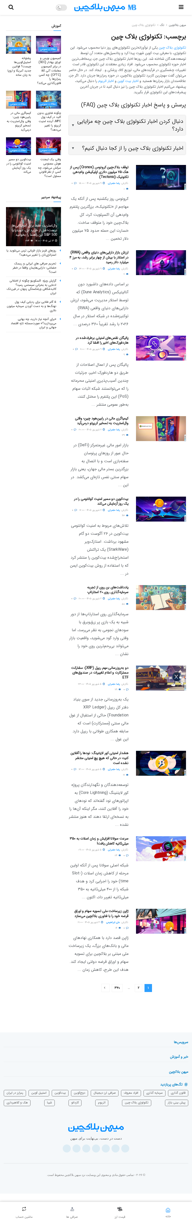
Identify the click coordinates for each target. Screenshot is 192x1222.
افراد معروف (131, 1092)
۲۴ (116, 855)
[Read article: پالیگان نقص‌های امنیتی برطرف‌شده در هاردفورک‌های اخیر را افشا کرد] (161, 348)
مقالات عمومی (48, 49)
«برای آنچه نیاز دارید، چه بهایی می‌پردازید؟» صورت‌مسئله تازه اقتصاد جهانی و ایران (33, 323)
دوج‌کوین (79, 1092)
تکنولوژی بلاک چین (144, 25)
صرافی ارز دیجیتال (105, 1092)
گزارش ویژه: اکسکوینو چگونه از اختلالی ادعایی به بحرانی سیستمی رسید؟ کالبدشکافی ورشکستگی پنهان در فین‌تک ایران (31, 287)
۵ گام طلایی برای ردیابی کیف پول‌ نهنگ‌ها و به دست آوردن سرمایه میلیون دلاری (31, 306)
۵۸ (124, 604)
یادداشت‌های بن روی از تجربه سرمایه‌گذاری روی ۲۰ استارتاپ (107, 590)
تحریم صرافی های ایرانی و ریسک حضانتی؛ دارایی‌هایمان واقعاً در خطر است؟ (34, 267)
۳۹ (124, 435)
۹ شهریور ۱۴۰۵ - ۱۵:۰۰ (90, 183)
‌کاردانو (75, 1102)
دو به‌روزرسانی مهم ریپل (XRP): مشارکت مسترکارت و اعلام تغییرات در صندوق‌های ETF (99, 672)
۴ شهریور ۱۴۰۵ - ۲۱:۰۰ (89, 922)
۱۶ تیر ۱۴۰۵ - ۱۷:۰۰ (45, 241)
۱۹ (124, 775)
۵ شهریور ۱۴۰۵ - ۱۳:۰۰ (90, 769)
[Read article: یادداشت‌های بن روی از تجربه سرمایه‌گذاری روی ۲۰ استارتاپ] (161, 597)
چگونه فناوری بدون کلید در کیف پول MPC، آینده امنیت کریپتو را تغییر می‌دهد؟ (49, 121)
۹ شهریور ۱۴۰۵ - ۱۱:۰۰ (91, 349)
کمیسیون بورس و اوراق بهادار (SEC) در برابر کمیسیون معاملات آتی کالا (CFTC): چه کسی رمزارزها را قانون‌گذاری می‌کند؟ (49, 71)
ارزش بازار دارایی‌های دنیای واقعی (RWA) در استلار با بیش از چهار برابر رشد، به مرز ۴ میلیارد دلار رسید (99, 257)
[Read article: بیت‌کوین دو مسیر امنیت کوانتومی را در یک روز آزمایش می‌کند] (161, 509)
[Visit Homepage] (105, 7)
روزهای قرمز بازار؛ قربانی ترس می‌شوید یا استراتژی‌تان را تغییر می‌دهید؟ (31, 252)
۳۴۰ (117, 988)
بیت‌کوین (60, 1092)
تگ (162, 25)
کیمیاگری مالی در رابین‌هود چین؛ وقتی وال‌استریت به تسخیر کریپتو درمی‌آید (101, 421)
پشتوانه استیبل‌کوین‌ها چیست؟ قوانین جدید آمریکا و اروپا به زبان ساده (19, 66)
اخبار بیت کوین (128, 81)
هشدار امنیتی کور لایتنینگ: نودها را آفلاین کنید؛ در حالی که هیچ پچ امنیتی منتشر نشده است (99, 757)
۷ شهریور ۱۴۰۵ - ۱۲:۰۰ (91, 510)
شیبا (49, 1102)
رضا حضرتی (114, 183)
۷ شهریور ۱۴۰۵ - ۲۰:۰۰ (90, 430)
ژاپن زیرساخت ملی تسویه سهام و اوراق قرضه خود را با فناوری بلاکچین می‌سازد (101, 913)
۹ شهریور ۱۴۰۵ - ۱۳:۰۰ (90, 269)
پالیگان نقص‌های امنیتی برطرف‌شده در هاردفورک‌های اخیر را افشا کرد (102, 340)
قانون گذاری (178, 1092)
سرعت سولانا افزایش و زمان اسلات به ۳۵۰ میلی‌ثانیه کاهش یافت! (99, 841)
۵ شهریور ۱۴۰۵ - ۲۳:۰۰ (90, 684)
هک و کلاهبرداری (17, 1102)
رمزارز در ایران (14, 1092)
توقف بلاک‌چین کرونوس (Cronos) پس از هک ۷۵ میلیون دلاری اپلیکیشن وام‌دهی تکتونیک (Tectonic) (99, 172)
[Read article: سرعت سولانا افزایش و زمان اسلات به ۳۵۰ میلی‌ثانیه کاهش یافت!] (161, 848)
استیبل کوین (38, 1092)
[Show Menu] (181, 7)
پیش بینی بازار (177, 1102)
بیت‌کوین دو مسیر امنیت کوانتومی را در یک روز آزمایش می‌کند (101, 501)
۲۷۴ (28, 241)
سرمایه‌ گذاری (154, 1092)
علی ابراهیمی (113, 922)
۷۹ (116, 689)
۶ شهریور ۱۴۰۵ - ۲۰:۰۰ (90, 599)
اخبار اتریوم (106, 81)
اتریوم (102, 1102)
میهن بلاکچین (177, 25)
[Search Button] (11, 7)
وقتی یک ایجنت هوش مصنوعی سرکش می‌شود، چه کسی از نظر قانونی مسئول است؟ (49, 167)
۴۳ (124, 516)
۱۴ (117, 928)
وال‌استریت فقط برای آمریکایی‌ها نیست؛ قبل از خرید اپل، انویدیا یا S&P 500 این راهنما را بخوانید (34, 230)
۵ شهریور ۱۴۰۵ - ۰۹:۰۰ (90, 850)
